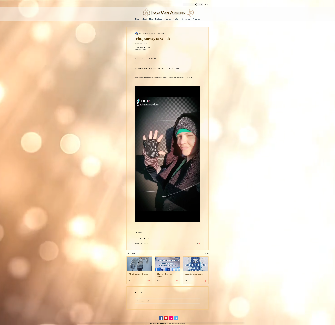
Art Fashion (139, 232)
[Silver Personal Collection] (139, 264)
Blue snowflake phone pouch (165, 275)
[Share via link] (149, 238)
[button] (206, 4)
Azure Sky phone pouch (193, 274)
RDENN (179, 13)
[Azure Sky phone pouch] (195, 264)
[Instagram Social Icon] (171, 318)
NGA (156, 13)
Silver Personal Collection (138, 274)
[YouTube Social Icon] (166, 318)
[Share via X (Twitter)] (140, 238)
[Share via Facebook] (136, 238)
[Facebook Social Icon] (161, 318)
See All (207, 253)
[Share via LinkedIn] (144, 238)
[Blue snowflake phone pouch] (167, 264)
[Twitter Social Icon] (176, 318)
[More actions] (199, 33)
